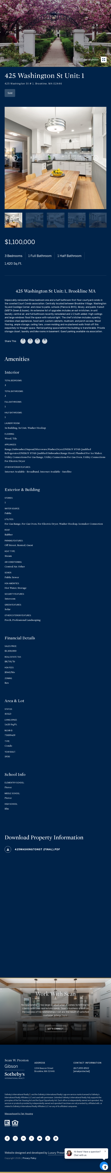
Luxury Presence (58, 1152)
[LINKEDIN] (23, 1138)
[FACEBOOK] (7, 1138)
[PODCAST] (55, 1138)
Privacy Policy (29, 1158)
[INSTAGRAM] (15, 1138)
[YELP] (47, 1138)
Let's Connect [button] (55, 1029)
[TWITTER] (31, 1138)
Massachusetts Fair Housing (19, 1113)
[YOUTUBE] (39, 1138)
